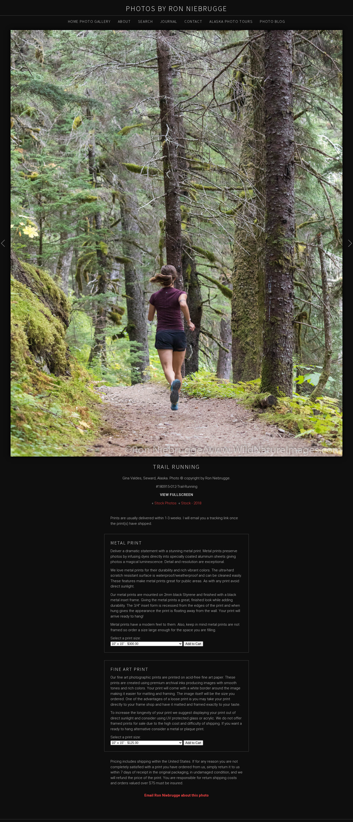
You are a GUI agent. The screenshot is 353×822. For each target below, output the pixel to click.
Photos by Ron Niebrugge (176, 8)
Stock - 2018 (191, 503)
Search (145, 21)
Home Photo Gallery (89, 21)
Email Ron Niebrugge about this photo (176, 795)
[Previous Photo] (5, 254)
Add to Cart (193, 644)
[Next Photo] (347, 254)
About (124, 21)
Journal (168, 21)
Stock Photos (165, 503)
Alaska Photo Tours (231, 21)
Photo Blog (272, 21)
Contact (193, 21)
